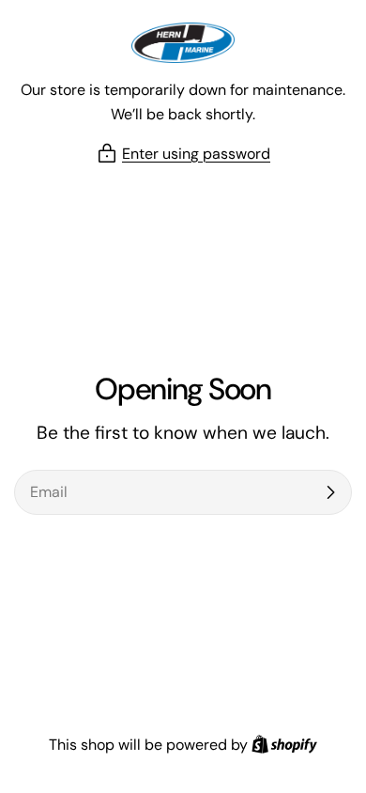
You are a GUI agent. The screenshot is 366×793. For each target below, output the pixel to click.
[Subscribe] (330, 492)
